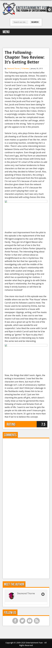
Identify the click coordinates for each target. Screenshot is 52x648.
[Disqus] (26, 473)
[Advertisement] (26, 41)
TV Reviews (25, 68)
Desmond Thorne (13, 68)
